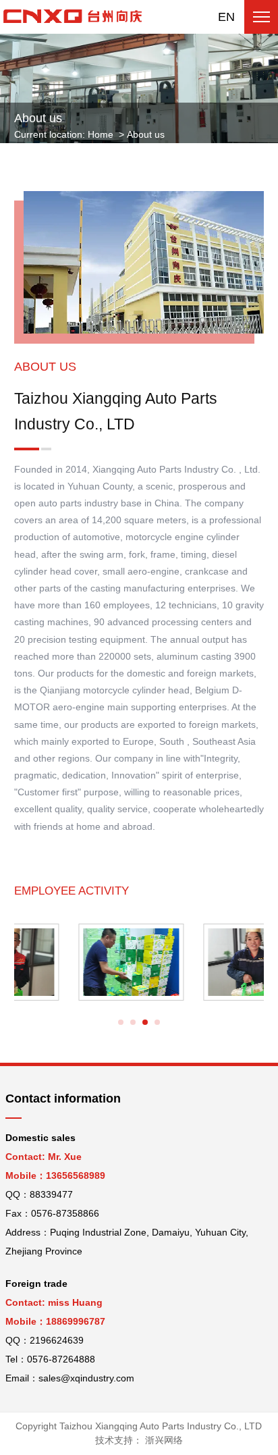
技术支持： (139, 1440)
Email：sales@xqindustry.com (69, 1378)
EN (226, 17)
